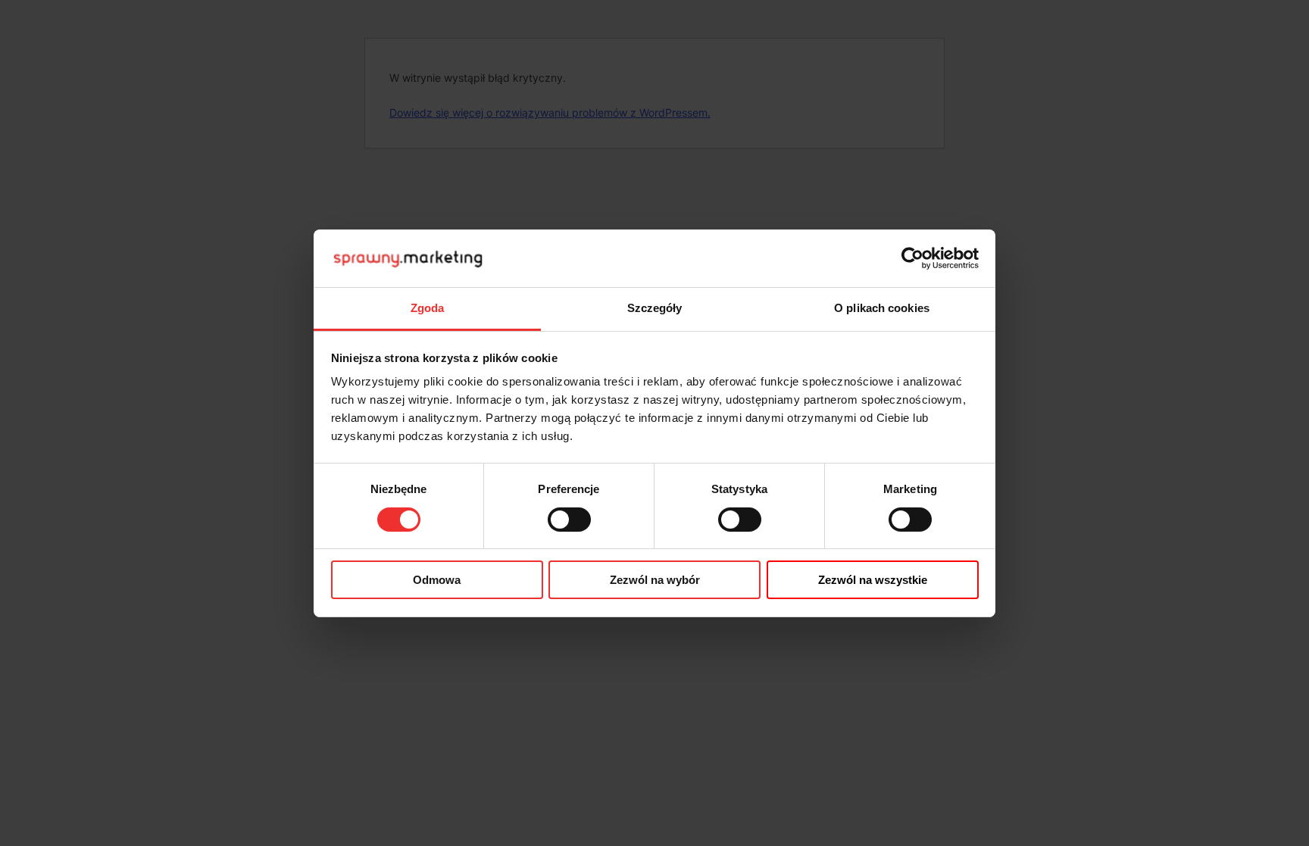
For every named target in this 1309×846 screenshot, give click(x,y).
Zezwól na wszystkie (872, 579)
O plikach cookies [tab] (881, 307)
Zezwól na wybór (655, 579)
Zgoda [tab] (428, 307)
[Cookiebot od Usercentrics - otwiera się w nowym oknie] (912, 258)
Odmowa (437, 579)
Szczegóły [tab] (655, 307)
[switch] (569, 519)
